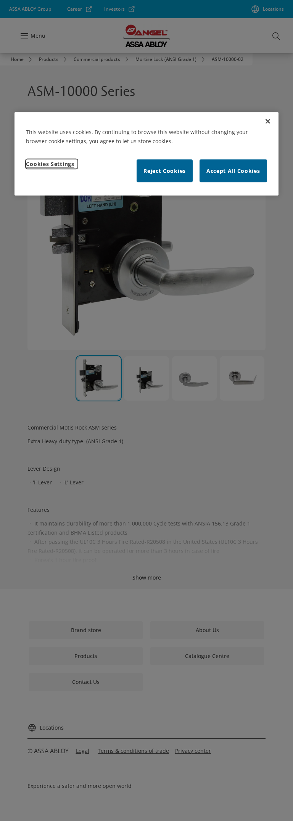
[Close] (267, 121)
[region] (146, 154)
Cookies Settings (50, 164)
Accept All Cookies (233, 170)
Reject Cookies (164, 170)
